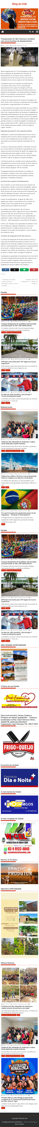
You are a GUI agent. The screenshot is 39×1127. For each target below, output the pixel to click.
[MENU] (37, 31)
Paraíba (3, 332)
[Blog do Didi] (19, 28)
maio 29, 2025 (6, 321)
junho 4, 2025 (6, 439)
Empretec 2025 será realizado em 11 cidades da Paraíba (29, 281)
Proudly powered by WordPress (12, 1122)
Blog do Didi (19, 3)
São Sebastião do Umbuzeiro (14, 332)
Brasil (3, 403)
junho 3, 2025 (6, 474)
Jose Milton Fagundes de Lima (19, 45)
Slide (22, 450)
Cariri (3, 487)
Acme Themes (19, 1124)
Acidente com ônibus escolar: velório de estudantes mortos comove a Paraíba (9, 282)
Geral (3, 274)
